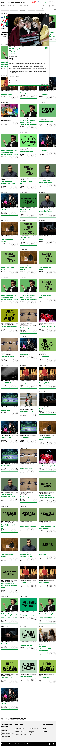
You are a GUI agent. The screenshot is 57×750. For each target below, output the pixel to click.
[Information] (46, 48)
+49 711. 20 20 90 (6, 732)
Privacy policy (22, 748)
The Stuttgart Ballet (40, 2)
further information (15, 76)
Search (43, 6)
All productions (22, 10)
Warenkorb (50, 6)
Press (2, 748)
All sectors (13, 9)
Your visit (20, 5)
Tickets (54, 39)
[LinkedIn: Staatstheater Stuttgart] (53, 744)
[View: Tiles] (52, 9)
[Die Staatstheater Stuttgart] (13, 2)
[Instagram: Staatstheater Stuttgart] (45, 744)
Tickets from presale (54, 412)
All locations (31, 9)
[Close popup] (47, 16)
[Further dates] (50, 39)
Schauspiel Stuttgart (46, 2)
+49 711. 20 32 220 (34, 728)
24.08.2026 (4, 9)
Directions (45, 730)
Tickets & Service (12, 5)
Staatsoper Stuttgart (33, 2)
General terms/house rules (11, 748)
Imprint (26, 5)
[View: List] (55, 9)
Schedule (3, 5)
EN (55, 5)
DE (53, 5)
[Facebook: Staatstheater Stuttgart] (49, 744)
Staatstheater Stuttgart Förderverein (52, 2)
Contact (46, 6)
